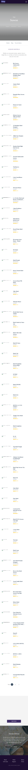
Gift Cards (5, 761)
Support (14, 761)
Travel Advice (18, 43)
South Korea (13, 26)
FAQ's (14, 759)
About (22, 759)
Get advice (14, 746)
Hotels (8, 43)
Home (5, 759)
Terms (22, 761)
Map (12, 43)
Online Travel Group (15, 765)
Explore (7, 26)
